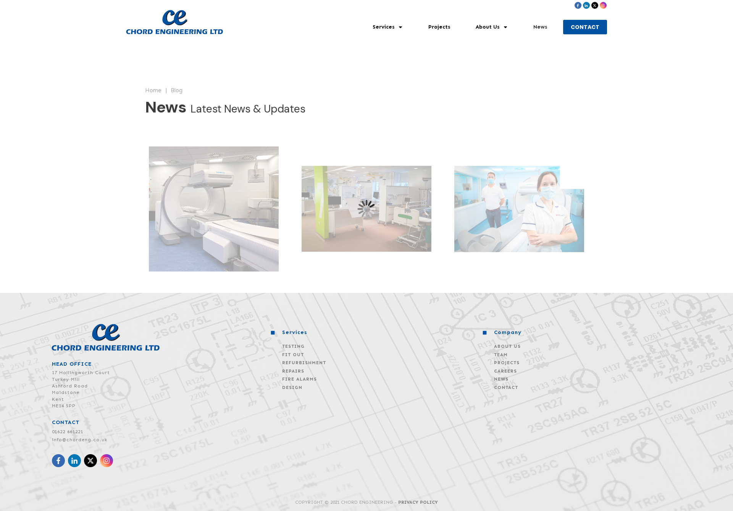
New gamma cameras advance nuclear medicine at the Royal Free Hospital (519, 209)
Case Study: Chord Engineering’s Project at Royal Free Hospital (214, 209)
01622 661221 (67, 431)
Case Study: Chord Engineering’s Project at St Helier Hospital (366, 209)
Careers (505, 371)
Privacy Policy (418, 502)
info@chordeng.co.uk (79, 439)
